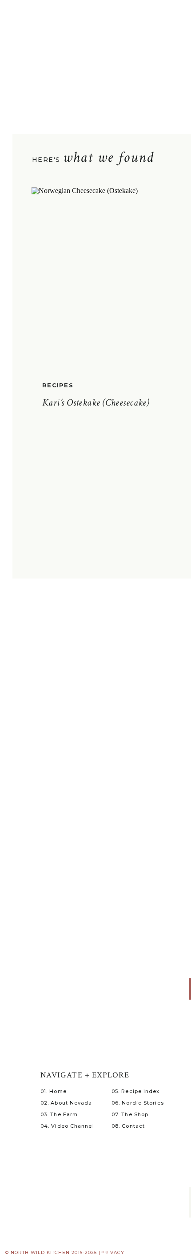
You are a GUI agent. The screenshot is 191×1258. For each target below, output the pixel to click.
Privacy (112, 1252)
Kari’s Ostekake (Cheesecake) (95, 402)
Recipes (57, 385)
